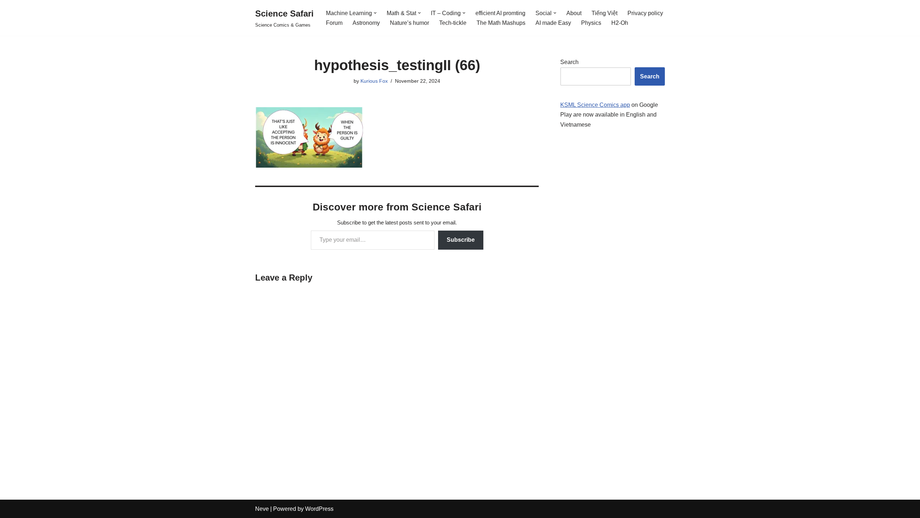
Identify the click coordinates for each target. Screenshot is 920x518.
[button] (375, 13)
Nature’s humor (409, 23)
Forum (334, 23)
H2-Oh (619, 23)
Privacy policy (645, 13)
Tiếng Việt (604, 13)
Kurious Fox (374, 81)
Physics (591, 23)
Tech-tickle (452, 23)
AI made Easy (553, 23)
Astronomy (366, 23)
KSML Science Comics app (595, 105)
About (573, 13)
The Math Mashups (501, 23)
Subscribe (461, 240)
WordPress (319, 509)
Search (569, 62)
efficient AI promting (500, 13)
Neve (262, 509)
